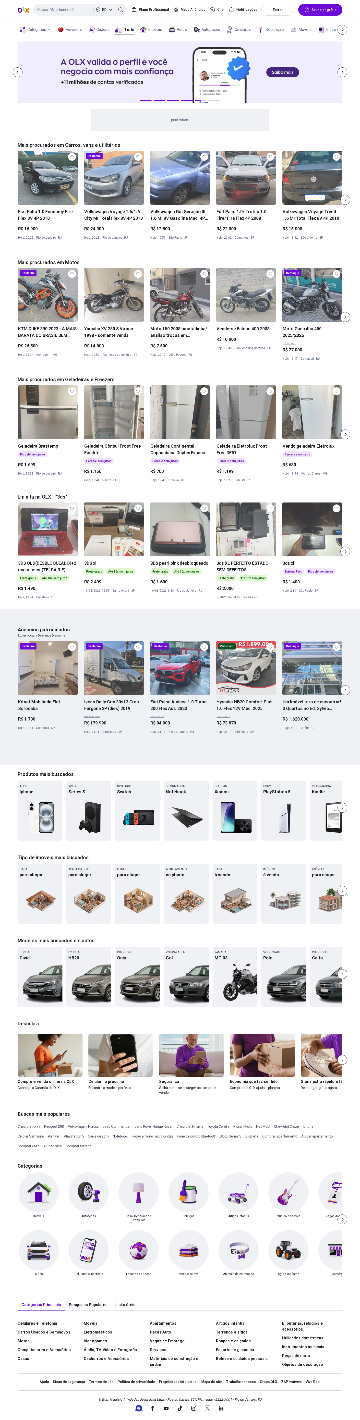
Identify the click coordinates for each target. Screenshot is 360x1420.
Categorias (36, 29)
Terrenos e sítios (232, 1332)
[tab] (41, 1304)
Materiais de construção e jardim (174, 1361)
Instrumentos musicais (303, 1347)
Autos (182, 29)
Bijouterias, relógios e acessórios (302, 1326)
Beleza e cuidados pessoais (242, 1358)
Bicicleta (251, 1136)
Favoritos (74, 29)
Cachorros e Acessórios (106, 1358)
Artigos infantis (230, 1323)
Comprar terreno (79, 1146)
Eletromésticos (98, 1332)
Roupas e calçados (233, 1341)
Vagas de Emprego (167, 1341)
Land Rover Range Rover (154, 1126)
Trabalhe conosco (241, 1382)
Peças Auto (160, 1332)
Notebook (120, 1136)
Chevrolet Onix (29, 1126)
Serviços (158, 1349)
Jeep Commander (117, 1126)
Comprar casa (28, 1146)
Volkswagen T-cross (83, 1126)
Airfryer (54, 1136)
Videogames (95, 1341)
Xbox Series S (230, 1136)
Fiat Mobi (263, 1126)
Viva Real (313, 1382)
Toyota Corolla (218, 1126)
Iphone (308, 1126)
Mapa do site (211, 1382)
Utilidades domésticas (302, 1338)
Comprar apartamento (279, 1136)
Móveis (305, 29)
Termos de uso (101, 1382)
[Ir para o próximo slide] (345, 200)
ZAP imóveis (291, 1382)
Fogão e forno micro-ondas (152, 1136)
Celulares (243, 29)
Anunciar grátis (324, 10)
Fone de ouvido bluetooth (196, 1136)
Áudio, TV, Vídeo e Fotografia (110, 1349)
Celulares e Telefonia (37, 1323)
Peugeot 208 (54, 1126)
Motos (24, 1341)
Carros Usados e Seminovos (44, 1332)
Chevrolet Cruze (286, 1126)
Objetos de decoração (302, 1364)
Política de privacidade (136, 1382)
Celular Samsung (31, 1136)
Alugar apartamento (317, 1136)
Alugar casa (52, 1146)
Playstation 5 (74, 1136)
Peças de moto (296, 1355)
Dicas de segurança (69, 1382)
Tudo (129, 29)
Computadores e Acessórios (44, 1349)
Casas (23, 1358)
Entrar (278, 10)
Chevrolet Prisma (190, 1126)
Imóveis (155, 29)
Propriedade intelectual (178, 1382)
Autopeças (211, 29)
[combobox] (80, 10)
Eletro (331, 29)
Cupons (102, 29)
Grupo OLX (268, 1382)
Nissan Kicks (242, 1126)
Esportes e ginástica (235, 1349)
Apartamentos (163, 1323)
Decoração (274, 29)
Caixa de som (98, 1136)
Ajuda (44, 1382)
